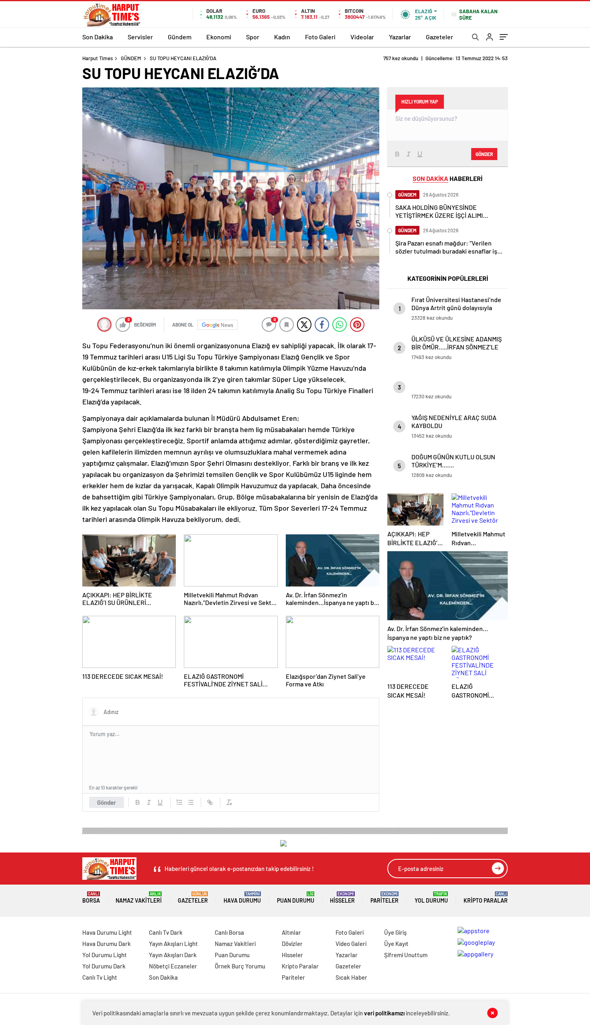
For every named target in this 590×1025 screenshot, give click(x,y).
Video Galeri (351, 943)
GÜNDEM (131, 58)
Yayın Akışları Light (173, 943)
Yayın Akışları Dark (173, 954)
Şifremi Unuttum (405, 954)
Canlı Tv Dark (166, 932)
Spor (252, 37)
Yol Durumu (431, 897)
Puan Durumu (295, 897)
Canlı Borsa (229, 932)
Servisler (140, 37)
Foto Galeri (320, 37)
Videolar (362, 37)
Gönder (106, 802)
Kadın (282, 37)
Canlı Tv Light (99, 977)
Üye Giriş (395, 932)
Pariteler (384, 897)
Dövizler (292, 943)
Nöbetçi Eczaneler (173, 966)
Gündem (179, 37)
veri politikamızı (384, 1013)
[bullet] (190, 802)
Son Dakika (97, 37)
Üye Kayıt (396, 943)
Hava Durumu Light (107, 932)
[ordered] (179, 802)
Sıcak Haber (351, 977)
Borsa (91, 897)
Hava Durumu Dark (106, 943)
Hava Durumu (242, 897)
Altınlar (291, 932)
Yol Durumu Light (104, 954)
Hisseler (342, 897)
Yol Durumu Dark (104, 966)
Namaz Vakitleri (139, 897)
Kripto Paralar (486, 897)
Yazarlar (400, 37)
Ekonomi (218, 37)
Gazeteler (439, 37)
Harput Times (97, 58)
